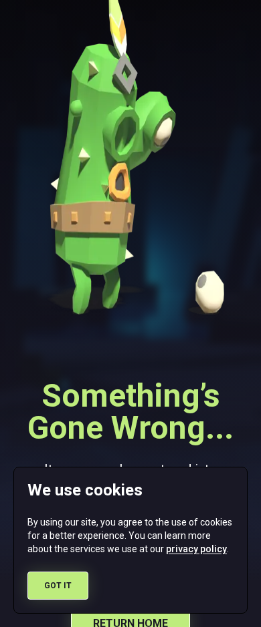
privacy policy (196, 549)
